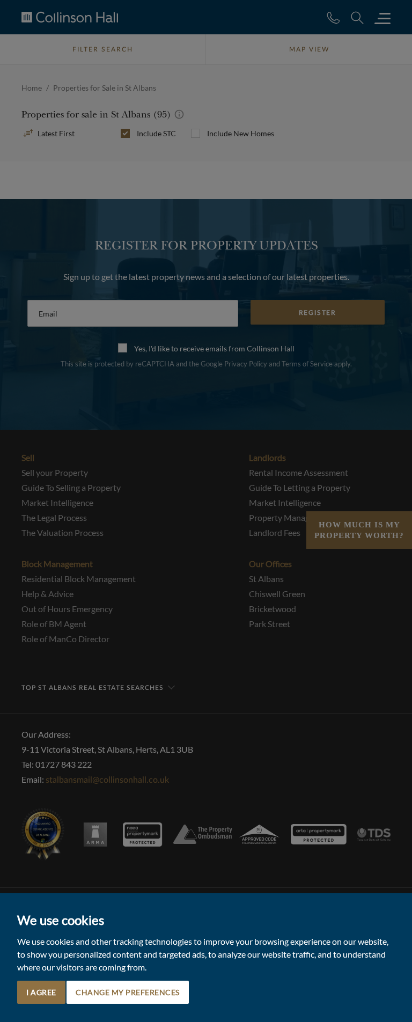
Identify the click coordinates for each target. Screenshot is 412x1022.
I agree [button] (41, 992)
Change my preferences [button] (128, 992)
